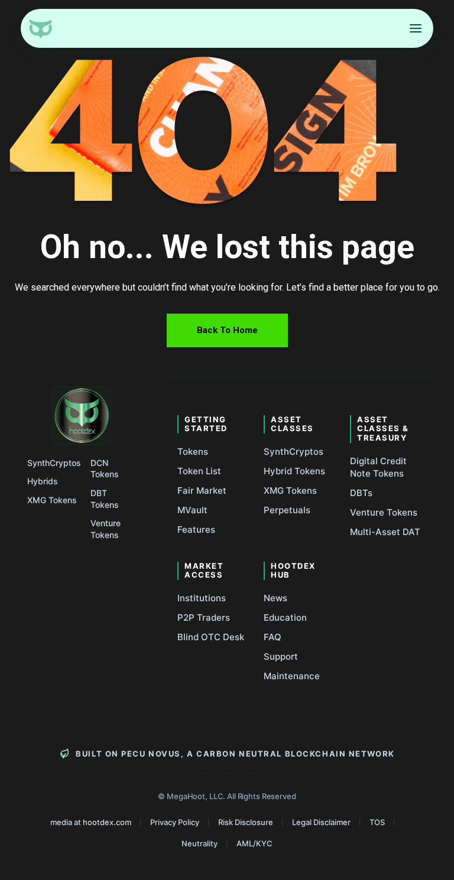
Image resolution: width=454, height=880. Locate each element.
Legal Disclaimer (321, 822)
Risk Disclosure (245, 822)
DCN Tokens (104, 469)
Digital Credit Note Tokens (378, 467)
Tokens (192, 451)
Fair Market (201, 490)
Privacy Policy (174, 822)
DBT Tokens (104, 499)
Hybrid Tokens (294, 471)
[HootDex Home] (40, 28)
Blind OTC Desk (210, 637)
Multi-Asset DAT (385, 531)
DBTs (361, 492)
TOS (377, 822)
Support (281, 656)
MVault (192, 510)
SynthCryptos (54, 463)
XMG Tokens (52, 500)
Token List (199, 471)
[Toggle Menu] (415, 28)
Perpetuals (287, 510)
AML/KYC (254, 843)
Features (196, 529)
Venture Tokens (105, 529)
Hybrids (42, 481)
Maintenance (292, 676)
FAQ (272, 637)
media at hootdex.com (90, 822)
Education (285, 617)
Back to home (227, 330)
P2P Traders (203, 617)
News (275, 598)
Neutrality (199, 843)
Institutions (201, 598)
